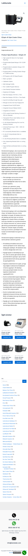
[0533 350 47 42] (24, 553)
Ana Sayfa (4, 30)
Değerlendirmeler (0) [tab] (7, 50)
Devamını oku (7, 337)
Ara (2, 378)
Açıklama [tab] (4, 47)
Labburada (6, 3)
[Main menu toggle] (24, 3)
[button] (23, 13)
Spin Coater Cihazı (12, 30)
